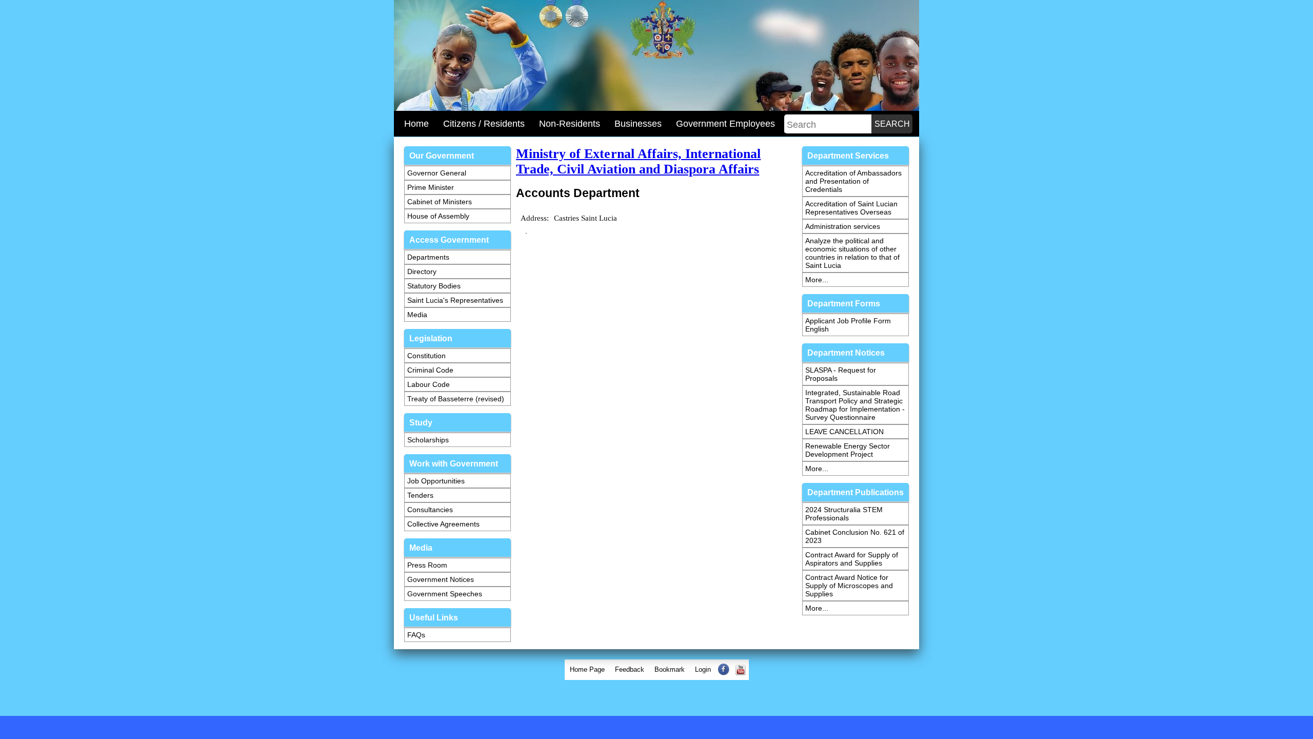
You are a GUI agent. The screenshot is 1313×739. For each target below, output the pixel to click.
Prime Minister (430, 187)
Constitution (426, 356)
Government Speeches (444, 594)
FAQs (416, 635)
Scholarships (428, 440)
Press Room (427, 565)
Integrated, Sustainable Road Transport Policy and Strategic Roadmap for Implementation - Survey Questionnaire (855, 404)
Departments (428, 257)
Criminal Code (430, 370)
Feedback (629, 669)
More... (816, 280)
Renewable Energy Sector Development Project (847, 450)
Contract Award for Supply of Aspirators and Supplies (851, 559)
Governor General (436, 173)
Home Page (587, 669)
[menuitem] (587, 669)
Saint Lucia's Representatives (455, 300)
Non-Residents (569, 124)
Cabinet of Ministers (439, 202)
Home (416, 124)
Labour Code (428, 384)
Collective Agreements (443, 524)
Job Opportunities (436, 481)
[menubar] (657, 669)
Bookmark (669, 669)
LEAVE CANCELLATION (844, 431)
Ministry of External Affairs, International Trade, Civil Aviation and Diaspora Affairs (638, 161)
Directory (421, 271)
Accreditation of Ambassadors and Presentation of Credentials (853, 181)
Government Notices (440, 579)
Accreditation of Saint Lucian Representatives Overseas (851, 208)
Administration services (842, 226)
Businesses (638, 124)
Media (417, 314)
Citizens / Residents (484, 124)
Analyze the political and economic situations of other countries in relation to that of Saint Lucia (852, 253)
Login (703, 669)
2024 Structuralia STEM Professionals (844, 513)
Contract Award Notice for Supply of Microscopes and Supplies (849, 585)
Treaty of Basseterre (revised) (455, 399)
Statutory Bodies (434, 286)
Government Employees (725, 124)
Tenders (420, 495)
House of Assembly (438, 216)
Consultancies (430, 509)
